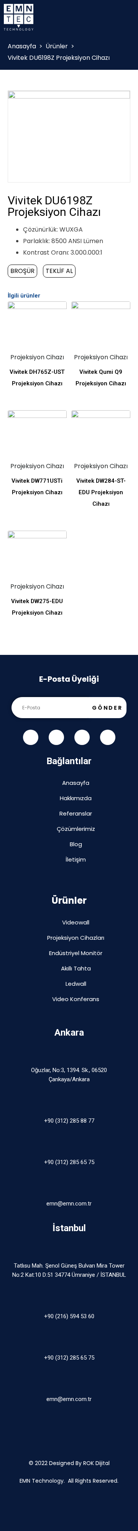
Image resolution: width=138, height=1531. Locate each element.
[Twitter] (56, 737)
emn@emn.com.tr (69, 1203)
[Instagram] (82, 737)
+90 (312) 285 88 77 (69, 1120)
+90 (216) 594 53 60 (69, 1316)
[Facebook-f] (30, 737)
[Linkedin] (107, 737)
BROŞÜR (22, 270)
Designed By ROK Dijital (79, 1463)
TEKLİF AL (59, 270)
